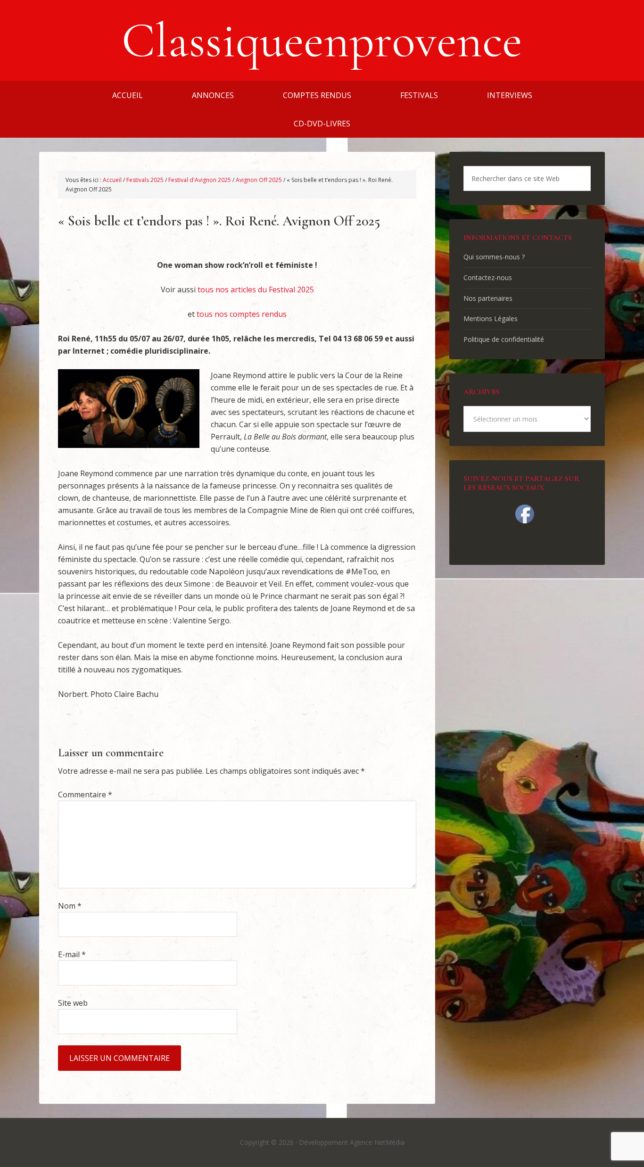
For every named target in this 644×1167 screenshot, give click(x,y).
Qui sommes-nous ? (494, 256)
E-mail (72, 954)
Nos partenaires (487, 298)
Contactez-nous (487, 277)
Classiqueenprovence (322, 40)
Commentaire (85, 794)
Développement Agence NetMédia (352, 1142)
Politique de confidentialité (503, 339)
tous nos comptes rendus (242, 314)
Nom (70, 906)
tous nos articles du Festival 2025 (256, 289)
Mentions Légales (490, 318)
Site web (73, 1003)
